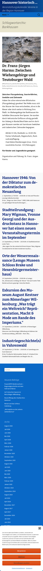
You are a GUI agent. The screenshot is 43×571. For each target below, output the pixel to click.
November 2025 (9, 453)
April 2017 (7, 512)
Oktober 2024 (8, 488)
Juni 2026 (7, 433)
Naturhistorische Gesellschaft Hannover (19, 86)
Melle (4, 86)
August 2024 (8, 495)
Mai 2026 (7, 436)
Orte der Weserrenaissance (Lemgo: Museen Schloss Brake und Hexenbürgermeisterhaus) (21, 265)
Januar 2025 (8, 484)
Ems (35, 84)
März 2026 (7, 443)
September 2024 (9, 491)
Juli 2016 (7, 519)
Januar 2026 (8, 450)
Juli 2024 (7, 498)
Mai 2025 (7, 474)
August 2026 (8, 426)
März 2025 (7, 477)
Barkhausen (8, 84)
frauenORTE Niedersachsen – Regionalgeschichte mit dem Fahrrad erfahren (14, 386)
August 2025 (8, 464)
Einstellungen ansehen (21, 563)
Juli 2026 (7, 429)
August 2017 (8, 508)
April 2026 (7, 440)
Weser (35, 86)
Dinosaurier (29, 84)
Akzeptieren (21, 551)
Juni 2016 (7, 522)
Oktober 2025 (8, 457)
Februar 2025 (8, 481)
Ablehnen (21, 557)
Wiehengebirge (7, 88)
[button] (40, 528)
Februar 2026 (8, 447)
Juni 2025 (7, 471)
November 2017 (9, 505)
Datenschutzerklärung (18, 568)
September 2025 (9, 460)
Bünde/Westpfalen (18, 84)
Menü (4, 15)
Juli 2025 (7, 467)
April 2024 (7, 502)
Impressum (29, 568)
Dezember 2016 (9, 515)
